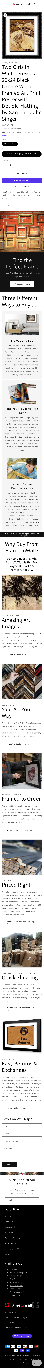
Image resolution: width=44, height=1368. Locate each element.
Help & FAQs (9, 1232)
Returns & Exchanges (13, 1238)
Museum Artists (16, 1276)
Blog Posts (14, 1269)
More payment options (22, 186)
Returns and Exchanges (16, 1108)
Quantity (5, 160)
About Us (8, 1216)
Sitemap (8, 1254)
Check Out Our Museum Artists (19, 830)
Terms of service (22, 1359)
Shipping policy (35, 1359)
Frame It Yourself (17, 1292)
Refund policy (36, 1355)
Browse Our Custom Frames (17, 744)
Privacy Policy (10, 1243)
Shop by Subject (16, 1285)
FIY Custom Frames (22, 284)
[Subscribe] (36, 1200)
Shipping (4, 128)
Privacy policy (10, 1359)
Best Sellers (14, 1279)
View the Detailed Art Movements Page (20, 1009)
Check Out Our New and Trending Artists (20, 922)
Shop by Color (16, 1289)
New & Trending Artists (19, 1272)
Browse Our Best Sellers (16, 654)
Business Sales (10, 1227)
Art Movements (16, 1282)
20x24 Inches (9, 144)
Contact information (23, 1363)
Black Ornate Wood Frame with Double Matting (22, 154)
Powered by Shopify (23, 1355)
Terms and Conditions (13, 1249)
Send (9, 1164)
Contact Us (9, 1222)
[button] (3, 3)
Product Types (16, 1295)
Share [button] (7, 205)
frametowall (12, 1355)
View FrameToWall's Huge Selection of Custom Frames (22, 534)
